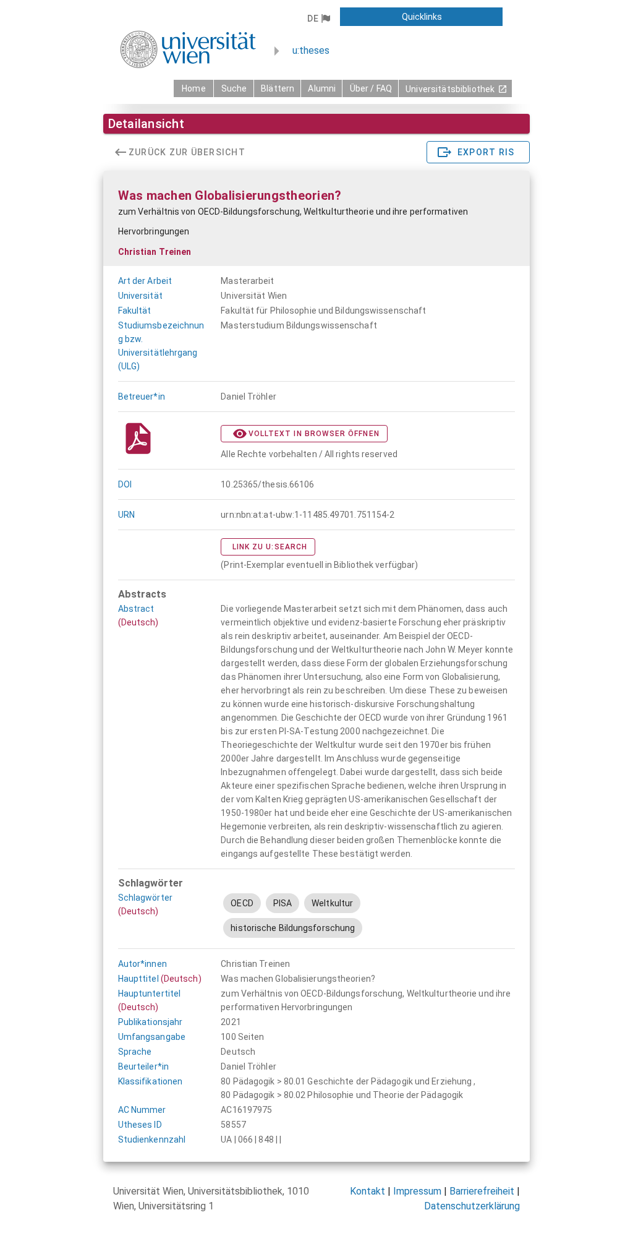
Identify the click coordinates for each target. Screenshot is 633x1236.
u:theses (310, 50)
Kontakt (367, 1191)
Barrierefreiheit (481, 1191)
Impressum (417, 1191)
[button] (319, 18)
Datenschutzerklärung (472, 1206)
